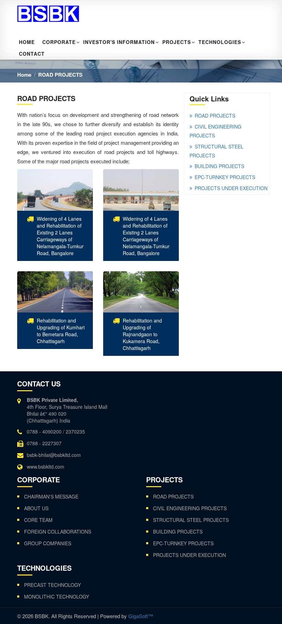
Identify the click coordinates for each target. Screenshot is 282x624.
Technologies (219, 42)
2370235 (75, 431)
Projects (176, 42)
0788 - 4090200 (44, 431)
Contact (32, 53)
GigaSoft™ (140, 616)
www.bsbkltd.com (45, 466)
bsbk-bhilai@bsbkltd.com (54, 454)
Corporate (59, 42)
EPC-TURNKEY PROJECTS (225, 177)
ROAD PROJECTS (60, 74)
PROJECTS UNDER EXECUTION (231, 188)
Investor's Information (119, 42)
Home (27, 42)
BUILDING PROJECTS (219, 166)
